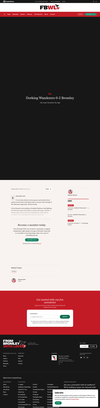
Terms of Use (59, 321)
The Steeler (50, 404)
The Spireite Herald (52, 399)
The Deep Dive (38, 14)
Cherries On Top (22, 389)
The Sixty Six (50, 397)
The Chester (36, 399)
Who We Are (6, 387)
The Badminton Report (39, 389)
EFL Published (21, 394)
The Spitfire (50, 402)
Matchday (15, 14)
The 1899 (35, 387)
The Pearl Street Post (52, 387)
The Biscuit (35, 394)
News (9, 14)
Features (29, 14)
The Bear (35, 392)
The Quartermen (51, 392)
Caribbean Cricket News (24, 387)
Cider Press (21, 392)
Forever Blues (21, 402)
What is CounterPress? (55, 1)
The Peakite (50, 384)
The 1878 (35, 384)
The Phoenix (50, 389)
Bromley (14, 271)
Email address (33, 313)
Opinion (22, 14)
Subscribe (20, 356)
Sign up (64, 316)
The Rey (49, 394)
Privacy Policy (75, 399)
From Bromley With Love (24, 404)
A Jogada (20, 384)
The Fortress (36, 402)
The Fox (35, 404)
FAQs (19, 358)
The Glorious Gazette (38, 407)
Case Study (6, 389)
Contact (63, 1)
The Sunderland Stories (53, 407)
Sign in (39, 243)
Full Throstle (21, 407)
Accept (58, 403)
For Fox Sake (21, 399)
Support (20, 361)
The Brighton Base (37, 397)
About (46, 14)
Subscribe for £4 (91, 14)
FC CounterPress (22, 397)
